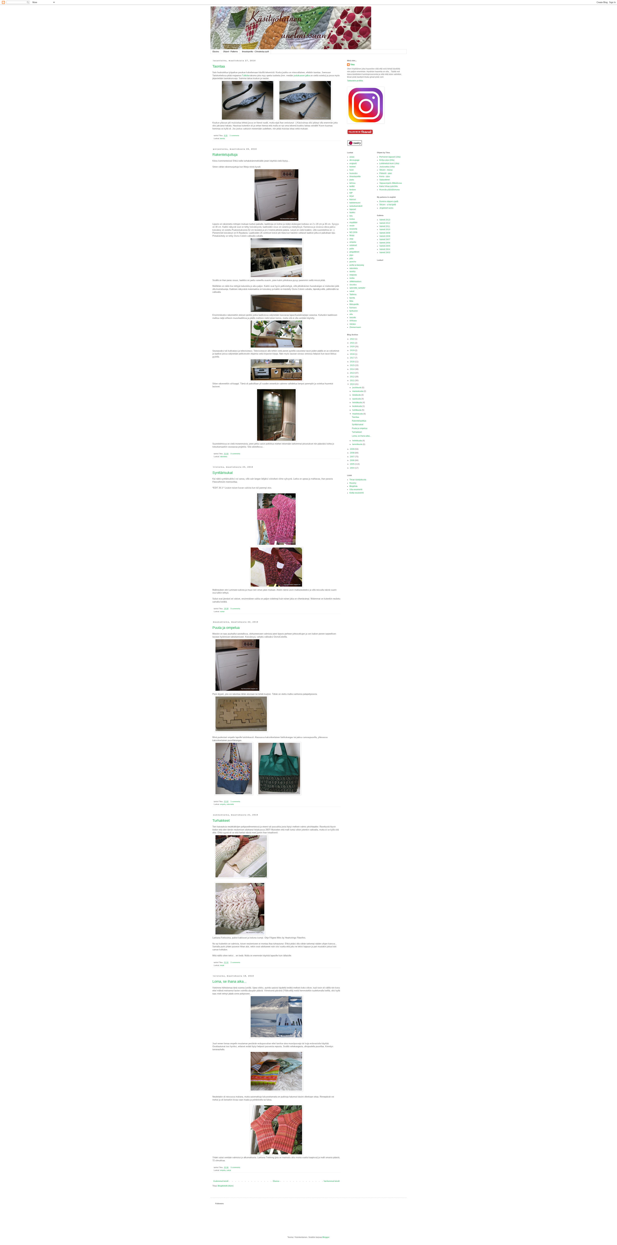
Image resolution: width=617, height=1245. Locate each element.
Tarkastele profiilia (355, 81)
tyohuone (353, 311)
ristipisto (353, 275)
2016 (352, 362)
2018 (352, 354)
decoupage (354, 160)
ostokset (353, 245)
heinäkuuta (357, 402)
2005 (352, 464)
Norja (351, 235)
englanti (353, 163)
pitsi (351, 258)
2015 (352, 365)
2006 (352, 460)
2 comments (235, 962)
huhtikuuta (357, 410)
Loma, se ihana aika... (229, 981)
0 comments (235, 454)
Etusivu (216, 51)
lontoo (352, 219)
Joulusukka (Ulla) (387, 167)
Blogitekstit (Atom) (225, 1186)
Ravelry (352, 483)
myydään (353, 222)
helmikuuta (357, 440)
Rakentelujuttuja (224, 155)
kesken (352, 190)
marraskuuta (358, 391)
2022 (352, 339)
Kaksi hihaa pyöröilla (388, 186)
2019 (352, 350)
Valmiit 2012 (384, 223)
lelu (351, 216)
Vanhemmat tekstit (332, 1181)
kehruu (352, 183)
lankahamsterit (355, 206)
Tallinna (352, 294)
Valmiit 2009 (384, 233)
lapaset (352, 209)
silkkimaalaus (355, 281)
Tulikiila (245, 75)
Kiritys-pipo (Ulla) (386, 160)
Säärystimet (384, 180)
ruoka (351, 278)
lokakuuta (356, 395)
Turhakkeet (221, 821)
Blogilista (353, 486)
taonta (222, 138)
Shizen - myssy (386, 170)
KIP (351, 193)
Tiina (352, 64)
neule (222, 965)
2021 (352, 343)
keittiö (352, 186)
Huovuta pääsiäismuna (389, 190)
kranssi (352, 199)
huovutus (353, 173)
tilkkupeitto (354, 304)
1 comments (234, 135)
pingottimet (354, 252)
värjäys (352, 324)
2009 (352, 449)
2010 (352, 384)
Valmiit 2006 (384, 243)
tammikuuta (357, 444)
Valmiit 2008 (384, 236)
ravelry (352, 271)
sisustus (353, 285)
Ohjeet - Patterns (230, 51)
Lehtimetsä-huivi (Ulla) (389, 163)
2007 (352, 457)
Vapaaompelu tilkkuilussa (390, 183)
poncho (352, 262)
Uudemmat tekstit (220, 1181)
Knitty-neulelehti (356, 493)
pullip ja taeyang (356, 265)
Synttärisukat (222, 473)
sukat (222, 611)
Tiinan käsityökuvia (357, 480)
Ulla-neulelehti (355, 489)
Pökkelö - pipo (385, 173)
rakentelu (223, 456)
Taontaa (218, 66)
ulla (351, 314)
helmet (352, 167)
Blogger (325, 1237)
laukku (352, 212)
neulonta (353, 229)
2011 (352, 380)
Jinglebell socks (386, 208)
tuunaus (353, 308)
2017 (352, 358)
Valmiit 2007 (384, 239)
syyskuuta (356, 399)
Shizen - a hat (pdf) (387, 205)
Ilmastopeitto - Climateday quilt (255, 51)
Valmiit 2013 (384, 220)
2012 (352, 377)
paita (351, 249)
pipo (351, 255)
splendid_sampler (357, 288)
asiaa (351, 157)
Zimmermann (355, 327)
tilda (351, 301)
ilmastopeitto (355, 176)
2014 (352, 369)
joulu (351, 180)
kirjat (351, 196)
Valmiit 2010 (384, 229)
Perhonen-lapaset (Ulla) (389, 157)
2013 (352, 373)
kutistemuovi (354, 203)
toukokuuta (357, 406)
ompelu (223, 804)
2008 (352, 453)
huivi (351, 170)
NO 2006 (353, 232)
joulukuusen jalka (302, 75)
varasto (352, 317)
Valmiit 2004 (384, 249)
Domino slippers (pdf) (388, 201)
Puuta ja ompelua (226, 628)
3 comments (235, 1167)
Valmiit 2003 (384, 252)
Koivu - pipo (384, 176)
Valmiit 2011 (384, 226)
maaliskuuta (357, 414)
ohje (351, 239)
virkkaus (353, 321)
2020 (352, 346)
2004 (352, 468)
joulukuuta (357, 387)
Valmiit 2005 (384, 246)
